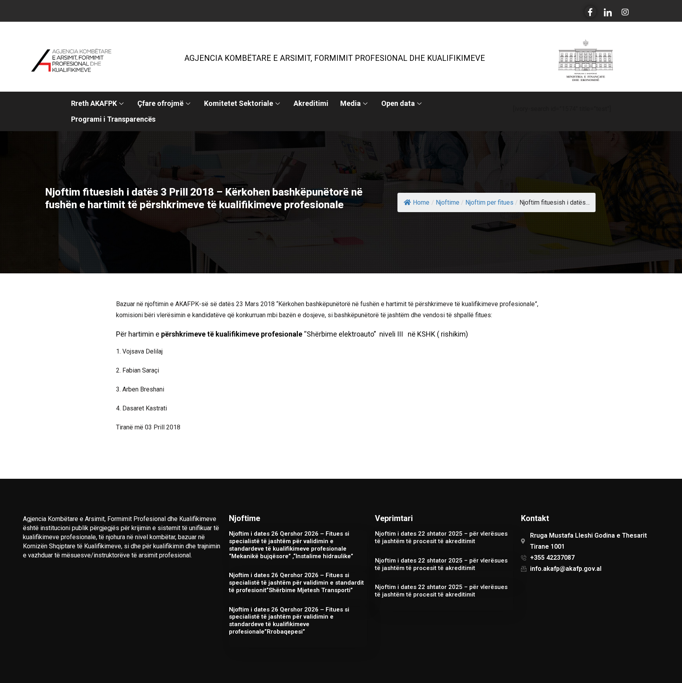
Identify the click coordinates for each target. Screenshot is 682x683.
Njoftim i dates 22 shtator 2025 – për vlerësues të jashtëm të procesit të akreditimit (441, 537)
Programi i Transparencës (113, 119)
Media (350, 103)
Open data (398, 103)
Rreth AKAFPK (94, 103)
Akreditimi (311, 103)
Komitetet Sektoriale (238, 103)
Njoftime (447, 202)
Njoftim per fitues (489, 202)
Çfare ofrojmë (160, 103)
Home (421, 202)
